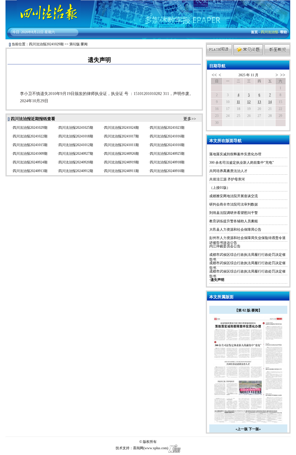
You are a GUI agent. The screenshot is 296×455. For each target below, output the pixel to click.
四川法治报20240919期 (121, 162)
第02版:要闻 (78, 44)
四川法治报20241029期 (46, 44)
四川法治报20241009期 (30, 154)
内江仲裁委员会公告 (224, 246)
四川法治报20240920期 (75, 162)
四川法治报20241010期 (167, 145)
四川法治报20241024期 (121, 128)
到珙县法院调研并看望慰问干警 (233, 213)
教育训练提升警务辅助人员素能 (233, 221)
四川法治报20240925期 (167, 154)
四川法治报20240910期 (167, 171)
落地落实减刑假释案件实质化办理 (235, 154)
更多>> (189, 119)
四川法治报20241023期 (167, 128)
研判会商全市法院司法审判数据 (233, 204)
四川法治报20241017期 (121, 136)
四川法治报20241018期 (75, 136)
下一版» (255, 429)
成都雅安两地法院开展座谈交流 (233, 196)
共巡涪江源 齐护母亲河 (227, 179)
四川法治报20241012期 (75, 145)
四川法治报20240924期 (30, 162)
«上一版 (242, 429)
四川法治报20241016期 (167, 136)
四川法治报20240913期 (30, 171)
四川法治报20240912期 (75, 171)
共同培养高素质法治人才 (228, 171)
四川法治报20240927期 (75, 154)
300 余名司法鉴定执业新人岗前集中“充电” (241, 163)
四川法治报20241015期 (30, 145)
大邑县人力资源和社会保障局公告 (235, 230)
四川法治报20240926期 (121, 154)
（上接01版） (219, 188)
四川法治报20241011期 (121, 145)
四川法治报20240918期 (167, 162)
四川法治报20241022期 (30, 136)
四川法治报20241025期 (75, 128)
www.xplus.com (156, 448)
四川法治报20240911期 (121, 171)
